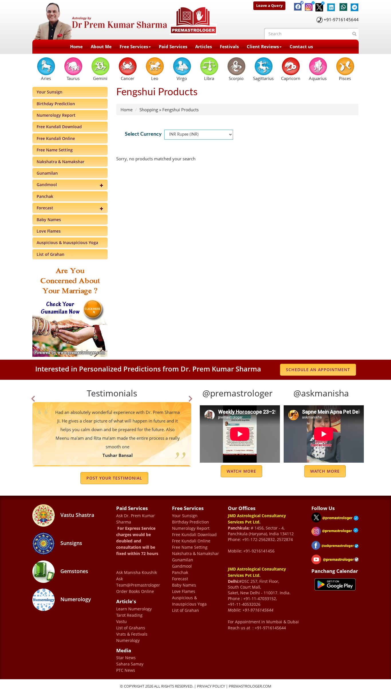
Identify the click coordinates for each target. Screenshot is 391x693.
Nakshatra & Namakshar (60, 161)
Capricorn (290, 78)
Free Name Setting (55, 150)
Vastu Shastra (76, 514)
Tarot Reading (129, 615)
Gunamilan (47, 173)
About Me (101, 46)
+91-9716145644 (341, 19)
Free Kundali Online (56, 138)
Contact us (301, 46)
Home (76, 46)
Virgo (182, 78)
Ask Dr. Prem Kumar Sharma (135, 519)
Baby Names (49, 219)
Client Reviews (263, 46)
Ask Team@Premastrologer (138, 582)
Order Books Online (135, 591)
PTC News (125, 670)
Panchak (45, 196)
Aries (46, 78)
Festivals (229, 46)
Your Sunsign (49, 92)
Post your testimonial (114, 478)
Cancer (127, 78)
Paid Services (173, 46)
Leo (154, 78)
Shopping (148, 109)
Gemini (100, 78)
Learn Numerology (134, 609)
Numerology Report (56, 115)
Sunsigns (70, 543)
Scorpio (236, 78)
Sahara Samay (129, 664)
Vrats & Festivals (131, 634)
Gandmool (47, 184)
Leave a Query (269, 5)
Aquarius (318, 78)
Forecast (45, 208)
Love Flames (49, 231)
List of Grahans (130, 627)
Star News (126, 657)
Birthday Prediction (56, 103)
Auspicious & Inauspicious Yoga (67, 242)
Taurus (73, 78)
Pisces (345, 78)
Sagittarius (263, 78)
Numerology (75, 599)
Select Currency (143, 134)
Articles (203, 46)
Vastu (121, 621)
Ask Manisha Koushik (136, 572)
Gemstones (73, 571)
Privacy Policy (211, 686)
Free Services (134, 46)
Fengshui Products (180, 109)
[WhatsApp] (342, 4)
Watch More (241, 471)
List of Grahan (50, 254)
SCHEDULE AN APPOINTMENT (318, 369)
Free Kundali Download (59, 126)
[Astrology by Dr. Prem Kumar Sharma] (125, 19)
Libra (209, 78)
